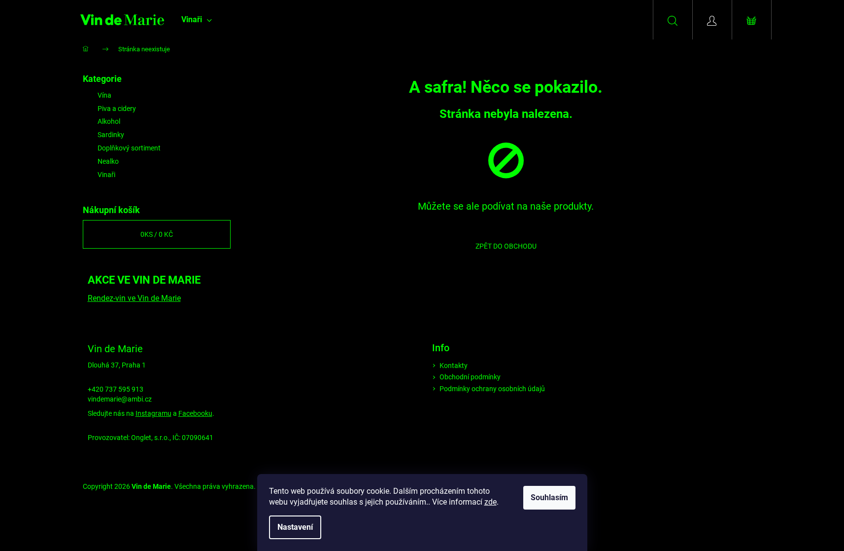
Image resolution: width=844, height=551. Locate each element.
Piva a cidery (117, 108)
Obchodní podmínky (470, 377)
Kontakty (453, 365)
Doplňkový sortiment (129, 148)
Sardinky (111, 135)
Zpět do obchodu (506, 246)
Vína (104, 95)
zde (490, 502)
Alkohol (109, 121)
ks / (156, 234)
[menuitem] (196, 19)
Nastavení (295, 527)
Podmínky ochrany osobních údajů (492, 389)
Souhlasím (549, 497)
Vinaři (106, 175)
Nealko (108, 161)
